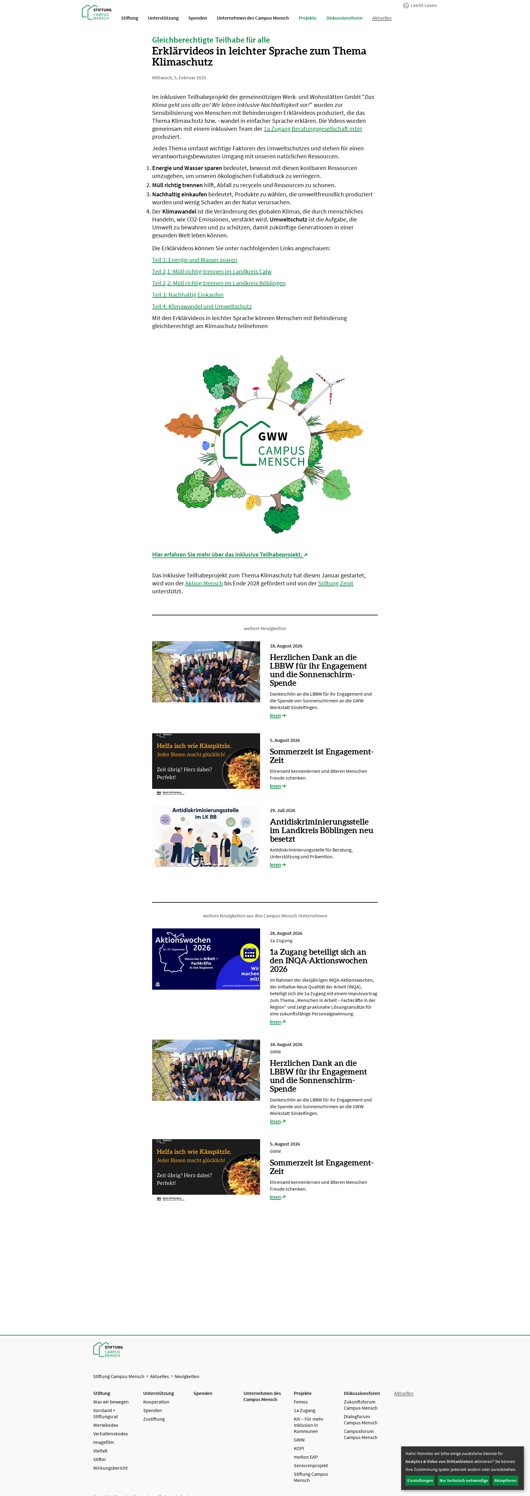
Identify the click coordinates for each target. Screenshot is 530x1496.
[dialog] (462, 1468)
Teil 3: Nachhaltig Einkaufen (188, 294)
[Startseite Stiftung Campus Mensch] (96, 11)
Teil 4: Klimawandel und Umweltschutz (202, 306)
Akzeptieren (505, 1480)
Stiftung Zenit (335, 583)
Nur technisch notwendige (464, 1480)
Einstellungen (420, 1480)
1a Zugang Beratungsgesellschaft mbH (313, 128)
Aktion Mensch (204, 583)
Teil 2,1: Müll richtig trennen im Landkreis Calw (211, 271)
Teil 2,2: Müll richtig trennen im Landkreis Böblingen (219, 283)
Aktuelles (159, 1376)
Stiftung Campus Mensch (118, 1376)
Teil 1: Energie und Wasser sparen (194, 259)
